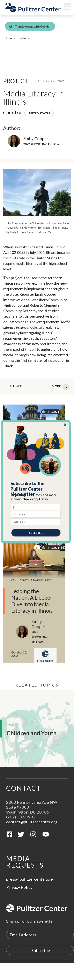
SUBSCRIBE (36, 532)
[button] (35, 489)
